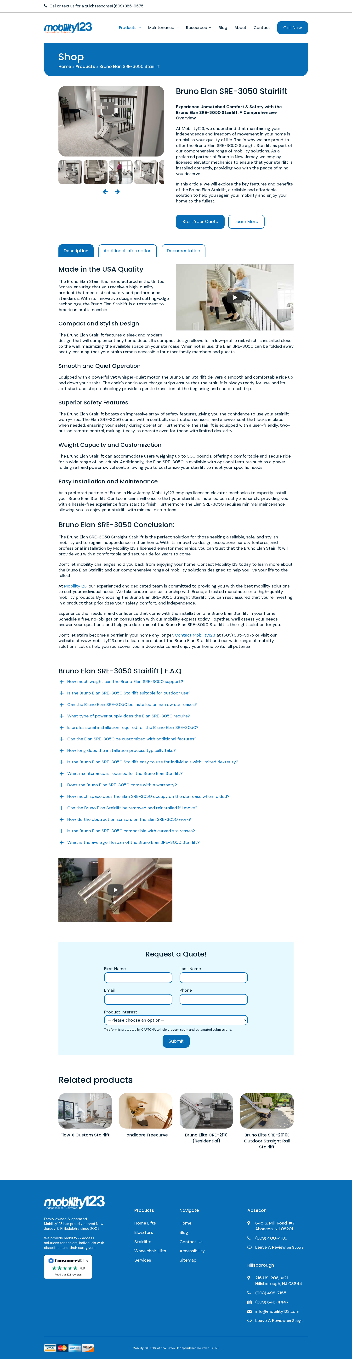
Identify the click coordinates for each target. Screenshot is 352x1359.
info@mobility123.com (277, 1311)
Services (142, 1260)
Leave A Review (279, 1247)
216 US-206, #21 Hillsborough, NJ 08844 (278, 1280)
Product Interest (120, 1012)
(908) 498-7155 (270, 1293)
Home (64, 66)
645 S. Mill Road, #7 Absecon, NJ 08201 (275, 1226)
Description (76, 251)
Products (85, 66)
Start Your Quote (200, 221)
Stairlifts (142, 1242)
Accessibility (192, 1251)
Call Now (292, 28)
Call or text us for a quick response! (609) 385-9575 (96, 6)
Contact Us (191, 1242)
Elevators (143, 1232)
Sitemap (188, 1260)
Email (109, 990)
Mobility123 (75, 586)
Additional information (128, 251)
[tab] (76, 250)
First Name (115, 969)
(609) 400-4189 (271, 1238)
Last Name (190, 969)
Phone (186, 990)
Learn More (246, 221)
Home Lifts (145, 1223)
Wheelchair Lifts (150, 1251)
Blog (184, 1232)
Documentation (183, 251)
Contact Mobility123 (195, 635)
